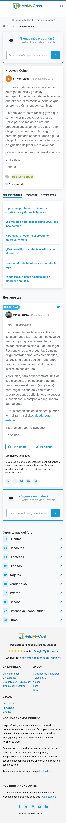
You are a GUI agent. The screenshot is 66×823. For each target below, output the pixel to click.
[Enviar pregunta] (55, 55)
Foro (11, 26)
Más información (12, 194)
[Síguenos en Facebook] (19, 806)
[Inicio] (27, 6)
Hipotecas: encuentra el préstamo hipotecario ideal (27, 237)
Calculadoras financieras (46, 673)
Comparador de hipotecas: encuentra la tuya (30, 265)
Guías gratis (39, 677)
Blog (35, 690)
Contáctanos (9, 677)
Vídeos (36, 681)
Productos (31, 194)
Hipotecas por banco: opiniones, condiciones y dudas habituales (26, 210)
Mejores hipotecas (22, 176)
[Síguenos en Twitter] (26, 806)
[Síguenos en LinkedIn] (46, 806)
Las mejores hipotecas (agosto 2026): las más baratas (31, 224)
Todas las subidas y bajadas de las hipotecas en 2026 (27, 279)
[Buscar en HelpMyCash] (53, 6)
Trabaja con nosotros (14, 685)
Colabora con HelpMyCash (17, 681)
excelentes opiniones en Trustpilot (40, 657)
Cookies (7, 711)
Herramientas (48, 194)
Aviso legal (8, 703)
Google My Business (46, 651)
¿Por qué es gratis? (45, 19)
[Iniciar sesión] (61, 6)
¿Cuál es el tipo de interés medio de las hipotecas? (30, 251)
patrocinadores (44, 771)
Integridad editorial (23, 19)
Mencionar (46, 447)
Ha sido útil (19, 447)
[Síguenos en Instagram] (33, 806)
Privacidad (8, 707)
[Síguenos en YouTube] (39, 806)
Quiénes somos (11, 673)
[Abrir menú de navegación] (5, 6)
